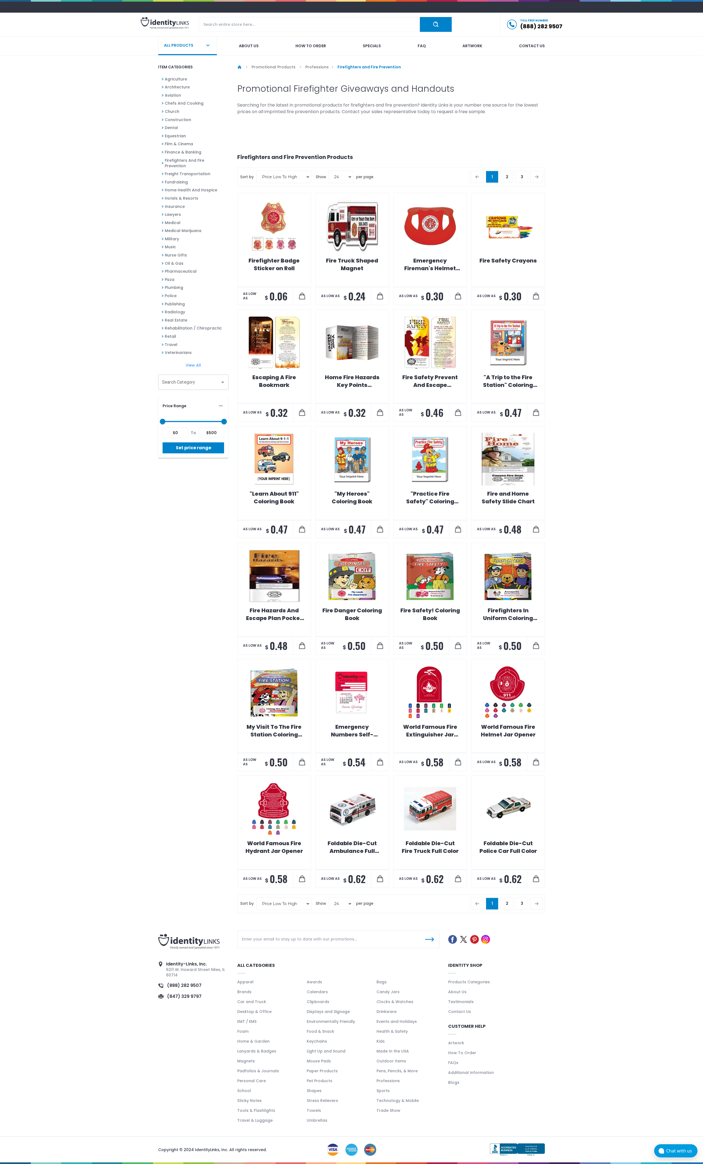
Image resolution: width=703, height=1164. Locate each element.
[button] (193, 406)
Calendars (317, 992)
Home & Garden (253, 1041)
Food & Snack (320, 1031)
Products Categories (469, 982)
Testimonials (461, 1001)
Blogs (453, 1082)
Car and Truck (251, 1001)
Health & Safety (392, 1031)
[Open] (223, 382)
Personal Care (251, 1081)
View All (193, 365)
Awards (314, 982)
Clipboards (318, 1001)
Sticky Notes (249, 1100)
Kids (380, 1041)
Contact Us (459, 1011)
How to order (310, 46)
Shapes (314, 1090)
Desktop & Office (254, 1011)
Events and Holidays (396, 1021)
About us (249, 46)
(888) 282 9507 (184, 985)
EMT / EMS (246, 1021)
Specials (372, 46)
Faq (422, 46)
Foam (243, 1031)
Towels (314, 1110)
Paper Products (322, 1071)
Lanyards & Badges (256, 1051)
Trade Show (388, 1110)
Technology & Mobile (397, 1100)
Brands (244, 992)
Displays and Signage (328, 1011)
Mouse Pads (319, 1061)
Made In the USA (392, 1051)
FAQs (453, 1062)
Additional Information (471, 1072)
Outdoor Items (391, 1061)
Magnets (246, 1061)
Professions (388, 1081)
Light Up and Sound (326, 1051)
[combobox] (189, 382)
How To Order (462, 1053)
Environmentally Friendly (331, 1021)
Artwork (472, 46)
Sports (383, 1090)
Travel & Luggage (255, 1120)
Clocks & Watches (394, 1001)
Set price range (193, 448)
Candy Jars (388, 992)
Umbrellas (317, 1120)
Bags (381, 982)
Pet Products (319, 1081)
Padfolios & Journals (258, 1071)
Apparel (245, 982)
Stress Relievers (322, 1100)
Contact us (532, 46)
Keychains (317, 1041)
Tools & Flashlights (256, 1110)
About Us (457, 992)
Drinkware (386, 1011)
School (244, 1090)
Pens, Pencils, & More (397, 1071)
